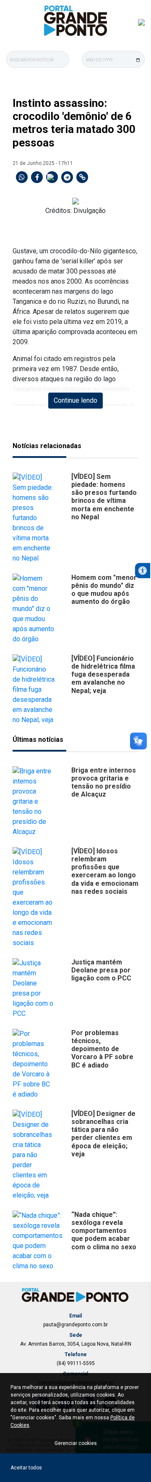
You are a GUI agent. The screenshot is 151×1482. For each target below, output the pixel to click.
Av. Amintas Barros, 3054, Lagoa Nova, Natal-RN (75, 1344)
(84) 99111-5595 (76, 1363)
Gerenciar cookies (76, 1443)
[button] (142, 570)
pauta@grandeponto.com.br (75, 1325)
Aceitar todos (26, 1468)
